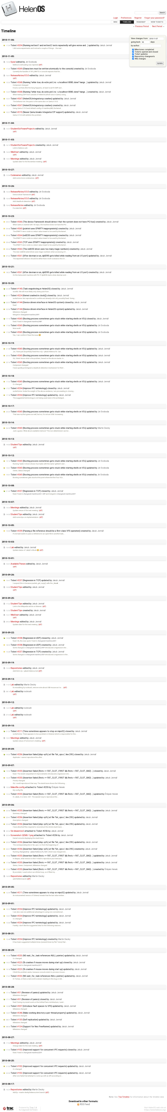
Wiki (115, 22)
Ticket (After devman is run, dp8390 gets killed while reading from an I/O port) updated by (59, 256)
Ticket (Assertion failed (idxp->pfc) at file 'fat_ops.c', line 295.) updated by (52, 817)
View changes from (139, 38)
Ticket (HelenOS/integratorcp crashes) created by (41, 105)
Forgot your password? (155, 18)
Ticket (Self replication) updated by (34, 1019)
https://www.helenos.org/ (155, 1110)
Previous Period (142, 26)
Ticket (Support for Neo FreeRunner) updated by (40, 1026)
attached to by (35, 787)
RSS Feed (85, 1104)
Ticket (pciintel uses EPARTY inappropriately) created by (43, 228)
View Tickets (157, 22)
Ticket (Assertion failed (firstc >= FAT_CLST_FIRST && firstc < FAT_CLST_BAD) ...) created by (62, 869)
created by (32, 145)
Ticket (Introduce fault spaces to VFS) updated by (41, 1006)
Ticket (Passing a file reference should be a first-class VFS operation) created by (55, 531)
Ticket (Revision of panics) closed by (34, 999)
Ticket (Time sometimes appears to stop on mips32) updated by (47, 892)
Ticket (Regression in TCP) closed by (34, 491)
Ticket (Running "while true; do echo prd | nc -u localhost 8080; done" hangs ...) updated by (58, 82)
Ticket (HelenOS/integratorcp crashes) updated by (41, 98)
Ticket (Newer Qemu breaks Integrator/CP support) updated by (47, 112)
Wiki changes (140, 59)
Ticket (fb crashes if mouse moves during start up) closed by (45, 962)
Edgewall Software (30, 1110)
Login (115, 18)
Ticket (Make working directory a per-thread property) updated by (48, 1013)
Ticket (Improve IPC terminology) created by (38, 939)
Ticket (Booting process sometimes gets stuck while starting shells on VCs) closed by (57, 318)
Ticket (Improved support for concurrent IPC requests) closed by (47, 1049)
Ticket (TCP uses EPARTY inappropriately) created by (42, 242)
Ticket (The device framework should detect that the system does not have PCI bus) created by (62, 222)
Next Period (157, 26)
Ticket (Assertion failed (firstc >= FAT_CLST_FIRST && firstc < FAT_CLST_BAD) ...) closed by (61, 771)
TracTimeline (123, 1097)
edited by (21, 62)
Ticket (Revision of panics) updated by (34, 992)
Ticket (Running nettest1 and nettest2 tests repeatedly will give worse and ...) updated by (59, 45)
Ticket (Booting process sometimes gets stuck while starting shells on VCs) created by (57, 474)
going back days (143, 42)
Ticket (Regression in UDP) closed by (34, 638)
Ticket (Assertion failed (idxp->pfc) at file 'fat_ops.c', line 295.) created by (51, 849)
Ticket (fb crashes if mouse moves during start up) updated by (46, 969)
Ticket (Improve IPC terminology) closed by (37, 388)
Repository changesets (144, 56)
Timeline (127, 22)
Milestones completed (144, 49)
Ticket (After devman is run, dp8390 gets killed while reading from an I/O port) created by (58, 272)
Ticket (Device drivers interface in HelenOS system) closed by (46, 302)
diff (40, 65)
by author (135, 46)
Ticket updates (141, 54)
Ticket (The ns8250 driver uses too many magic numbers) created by (49, 249)
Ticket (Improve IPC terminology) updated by (38, 395)
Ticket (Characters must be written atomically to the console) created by (51, 68)
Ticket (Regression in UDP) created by (35, 645)
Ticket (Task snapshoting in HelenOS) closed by (39, 288)
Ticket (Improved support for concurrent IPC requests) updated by (48, 1066)
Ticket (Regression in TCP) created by (35, 651)
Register (138, 18)
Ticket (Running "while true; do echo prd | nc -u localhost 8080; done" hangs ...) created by (58, 92)
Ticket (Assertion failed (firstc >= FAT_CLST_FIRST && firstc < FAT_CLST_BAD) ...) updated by (61, 777)
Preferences (126, 18)
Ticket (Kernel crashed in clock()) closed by (37, 295)
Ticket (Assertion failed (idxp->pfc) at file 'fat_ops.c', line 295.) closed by (51, 754)
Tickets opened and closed (146, 52)
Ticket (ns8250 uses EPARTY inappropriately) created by (43, 235)
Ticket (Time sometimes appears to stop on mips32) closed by (46, 731)
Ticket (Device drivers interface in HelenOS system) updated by (47, 309)
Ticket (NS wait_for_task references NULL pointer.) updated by (47, 955)
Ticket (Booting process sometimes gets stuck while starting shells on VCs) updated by (57, 325)
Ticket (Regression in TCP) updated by (35, 580)
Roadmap (141, 22)
